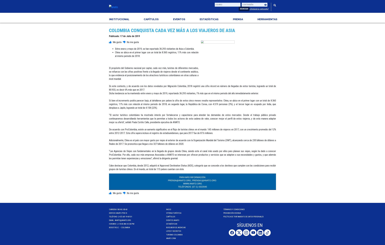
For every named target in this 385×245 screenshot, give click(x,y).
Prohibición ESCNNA (232, 213)
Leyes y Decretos (173, 231)
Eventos (179, 19)
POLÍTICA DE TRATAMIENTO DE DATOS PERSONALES (243, 217)
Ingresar (244, 9)
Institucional (119, 19)
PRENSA (238, 19)
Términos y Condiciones (234, 209)
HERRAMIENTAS (267, 19)
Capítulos (151, 19)
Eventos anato (172, 220)
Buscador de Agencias (176, 227)
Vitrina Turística (173, 213)
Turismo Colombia (174, 235)
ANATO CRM (171, 238)
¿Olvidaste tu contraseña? (259, 9)
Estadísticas (209, 19)
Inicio (168, 209)
